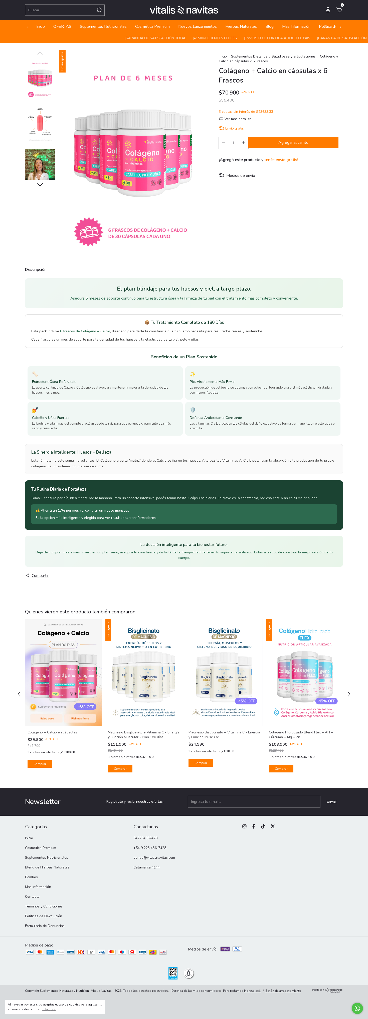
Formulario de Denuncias (45, 925)
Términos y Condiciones (44, 906)
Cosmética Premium (152, 26)
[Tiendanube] (327, 991)
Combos (31, 877)
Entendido (49, 1009)
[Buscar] (98, 10)
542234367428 (145, 838)
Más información (38, 886)
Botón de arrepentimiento (283, 991)
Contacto (32, 896)
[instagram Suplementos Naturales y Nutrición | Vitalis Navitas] (244, 826)
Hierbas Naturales (241, 26)
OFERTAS (62, 26)
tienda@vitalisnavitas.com (154, 857)
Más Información (296, 26)
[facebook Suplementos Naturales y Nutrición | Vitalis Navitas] (253, 826)
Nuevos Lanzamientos (197, 26)
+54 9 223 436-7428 (149, 847)
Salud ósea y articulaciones (294, 56)
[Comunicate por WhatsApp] (357, 1008)
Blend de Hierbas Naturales (47, 867)
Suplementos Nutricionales (103, 26)
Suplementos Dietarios (249, 56)
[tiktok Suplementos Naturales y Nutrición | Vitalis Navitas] (263, 826)
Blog (269, 26)
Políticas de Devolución (43, 916)
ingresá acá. (252, 991)
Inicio (40, 26)
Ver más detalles (238, 119)
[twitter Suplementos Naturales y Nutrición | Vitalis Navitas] (272, 826)
